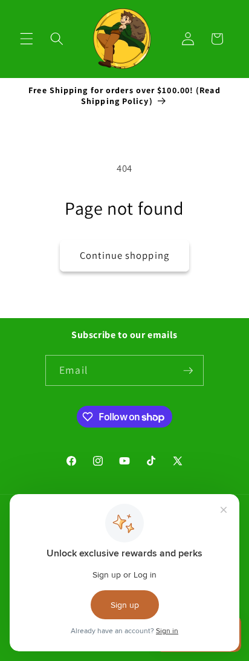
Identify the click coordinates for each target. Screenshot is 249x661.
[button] (26, 38)
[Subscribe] (187, 370)
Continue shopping (124, 255)
